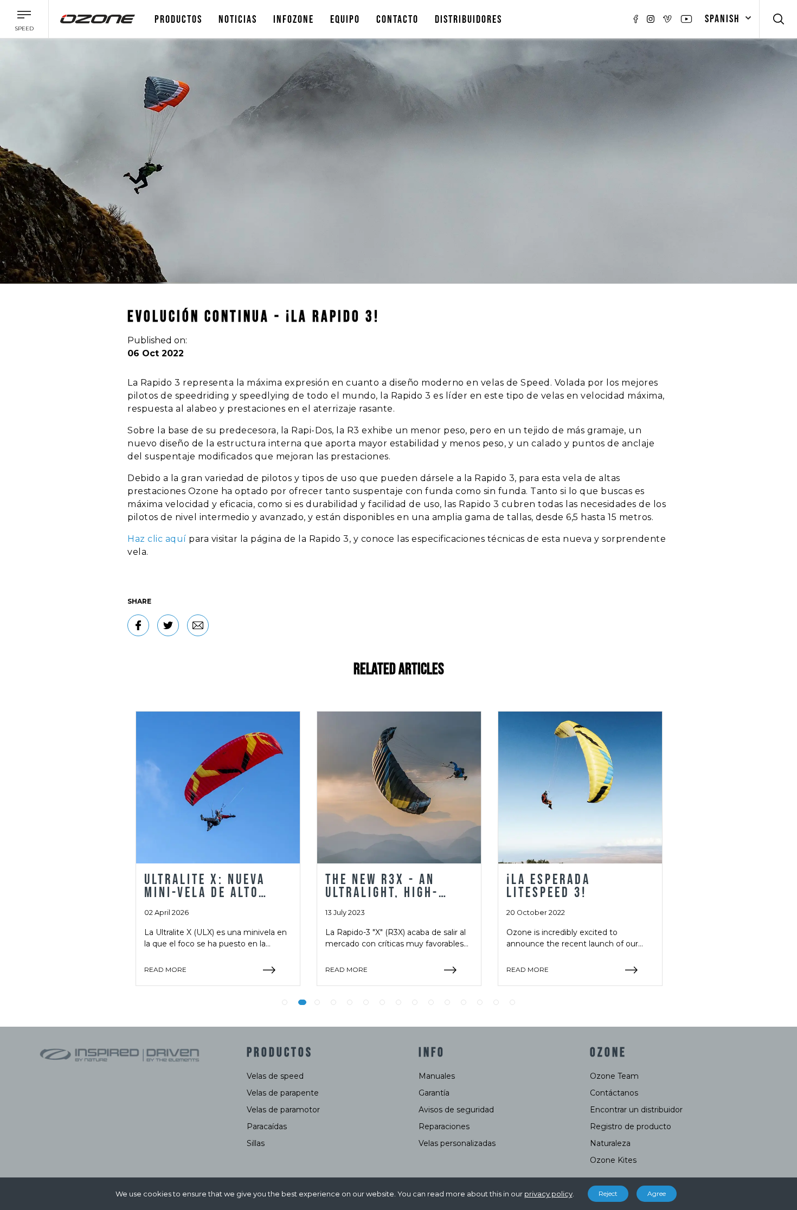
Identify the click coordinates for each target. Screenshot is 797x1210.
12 (463, 1002)
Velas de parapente (283, 1093)
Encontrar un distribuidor (636, 1110)
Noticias (237, 19)
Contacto (397, 19)
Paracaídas (267, 1126)
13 (480, 1002)
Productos (178, 19)
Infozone (293, 19)
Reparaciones (444, 1126)
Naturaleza (610, 1143)
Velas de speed (275, 1076)
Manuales (437, 1076)
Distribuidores (468, 19)
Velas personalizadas (457, 1143)
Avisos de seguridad (456, 1110)
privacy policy (548, 1193)
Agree (656, 1193)
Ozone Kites (613, 1160)
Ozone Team (614, 1076)
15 (512, 1002)
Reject (608, 1193)
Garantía (434, 1093)
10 (431, 1002)
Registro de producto (630, 1126)
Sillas (256, 1143)
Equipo (345, 19)
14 (496, 1002)
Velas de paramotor (283, 1110)
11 (447, 1002)
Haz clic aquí (157, 539)
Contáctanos (614, 1093)
